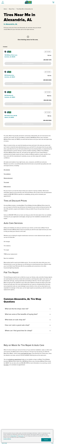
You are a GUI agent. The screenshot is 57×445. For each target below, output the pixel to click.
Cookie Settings (7, 439)
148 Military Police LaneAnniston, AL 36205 (11, 56)
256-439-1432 (47, 100)
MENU (2, 3)
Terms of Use (21, 436)
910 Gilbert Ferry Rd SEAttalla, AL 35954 (11, 116)
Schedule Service (28, 63)
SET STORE (47, 51)
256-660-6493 (47, 80)
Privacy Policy (13, 436)
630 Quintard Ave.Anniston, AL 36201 (10, 76)
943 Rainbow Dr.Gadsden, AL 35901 (10, 96)
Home (5, 9)
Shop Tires (11, 9)
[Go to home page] (28, 2)
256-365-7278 (47, 60)
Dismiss (46, 439)
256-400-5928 (47, 120)
